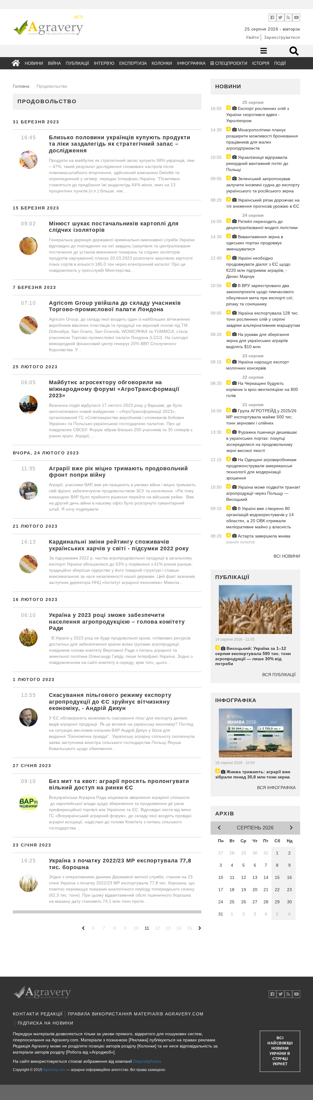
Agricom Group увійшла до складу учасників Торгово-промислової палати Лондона (115, 306)
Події (280, 63)
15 (189, 928)
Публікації (77, 63)
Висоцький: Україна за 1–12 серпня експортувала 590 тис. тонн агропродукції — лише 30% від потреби (253, 656)
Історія (260, 63)
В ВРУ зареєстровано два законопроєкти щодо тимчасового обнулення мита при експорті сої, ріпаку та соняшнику (260, 294)
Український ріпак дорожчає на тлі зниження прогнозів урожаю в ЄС (263, 203)
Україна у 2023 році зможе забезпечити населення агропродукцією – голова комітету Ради (117, 621)
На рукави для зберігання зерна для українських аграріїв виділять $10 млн (257, 340)
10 (136, 928)
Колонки (162, 63)
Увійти (252, 37)
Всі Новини (287, 556)
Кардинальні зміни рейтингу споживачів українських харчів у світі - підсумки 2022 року (119, 545)
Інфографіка (191, 63)
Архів (224, 813)
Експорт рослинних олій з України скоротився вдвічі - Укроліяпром (257, 114)
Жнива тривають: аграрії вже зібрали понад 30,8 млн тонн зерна (252, 774)
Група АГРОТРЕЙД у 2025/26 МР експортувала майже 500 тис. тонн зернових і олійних (261, 416)
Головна (21, 86)
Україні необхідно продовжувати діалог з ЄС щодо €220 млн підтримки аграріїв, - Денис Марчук (258, 267)
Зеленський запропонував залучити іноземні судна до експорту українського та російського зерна (263, 184)
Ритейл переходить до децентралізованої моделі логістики (262, 224)
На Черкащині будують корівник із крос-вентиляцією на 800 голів (262, 389)
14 (178, 928)
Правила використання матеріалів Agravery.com (136, 1013)
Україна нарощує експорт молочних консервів (257, 364)
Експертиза (133, 63)
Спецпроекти (230, 63)
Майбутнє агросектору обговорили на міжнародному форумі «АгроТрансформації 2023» (114, 389)
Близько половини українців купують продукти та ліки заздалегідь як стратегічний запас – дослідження (119, 144)
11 (147, 928)
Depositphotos (147, 1061)
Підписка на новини (45, 1023)
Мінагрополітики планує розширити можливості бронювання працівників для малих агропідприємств (262, 139)
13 (168, 928)
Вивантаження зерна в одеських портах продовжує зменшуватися (254, 242)
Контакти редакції (38, 1013)
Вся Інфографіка (276, 787)
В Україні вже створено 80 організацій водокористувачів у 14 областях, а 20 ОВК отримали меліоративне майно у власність (260, 517)
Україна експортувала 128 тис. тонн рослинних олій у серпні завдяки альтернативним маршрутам (263, 319)
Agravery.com (54, 1070)
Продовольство (46, 101)
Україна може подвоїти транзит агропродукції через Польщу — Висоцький (263, 493)
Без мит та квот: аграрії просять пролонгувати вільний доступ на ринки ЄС (119, 784)
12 (157, 928)
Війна (54, 63)
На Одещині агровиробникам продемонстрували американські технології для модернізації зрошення (261, 468)
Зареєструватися (282, 37)
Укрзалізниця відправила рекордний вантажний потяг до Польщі (257, 163)
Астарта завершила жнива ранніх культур (258, 539)
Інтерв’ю (104, 63)
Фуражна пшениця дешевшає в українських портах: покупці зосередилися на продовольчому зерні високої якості (261, 441)
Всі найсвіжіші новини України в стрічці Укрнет (280, 1051)
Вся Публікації (279, 674)
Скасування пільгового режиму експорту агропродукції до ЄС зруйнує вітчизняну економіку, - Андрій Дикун (110, 701)
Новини (34, 63)
